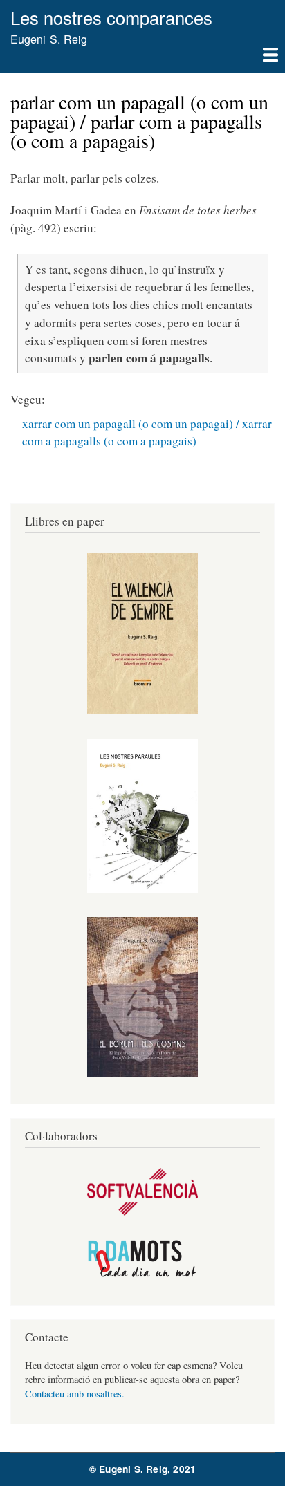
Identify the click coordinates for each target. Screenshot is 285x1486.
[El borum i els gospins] (142, 1073)
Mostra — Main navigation (142, 60)
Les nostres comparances (111, 17)
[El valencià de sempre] (142, 710)
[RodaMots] (142, 1274)
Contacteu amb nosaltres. (75, 1393)
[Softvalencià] (142, 1211)
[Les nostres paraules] (142, 888)
